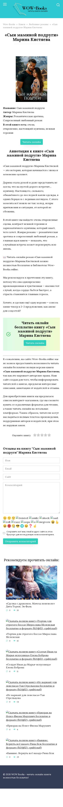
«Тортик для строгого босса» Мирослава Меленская (31, 635)
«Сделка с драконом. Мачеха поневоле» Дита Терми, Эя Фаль (30, 605)
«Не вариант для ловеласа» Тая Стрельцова (25, 696)
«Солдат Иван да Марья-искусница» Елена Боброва (28, 666)
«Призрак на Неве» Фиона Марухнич (28, 725)
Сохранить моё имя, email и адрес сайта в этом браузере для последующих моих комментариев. (30, 533)
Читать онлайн (31, 141)
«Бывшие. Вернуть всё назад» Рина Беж (30, 753)
